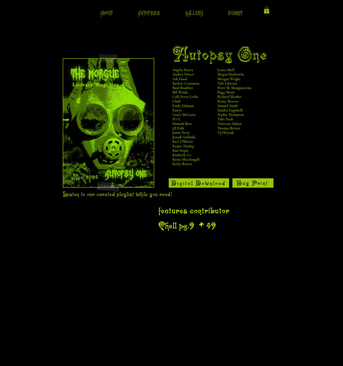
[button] (107, 13)
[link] (267, 10)
